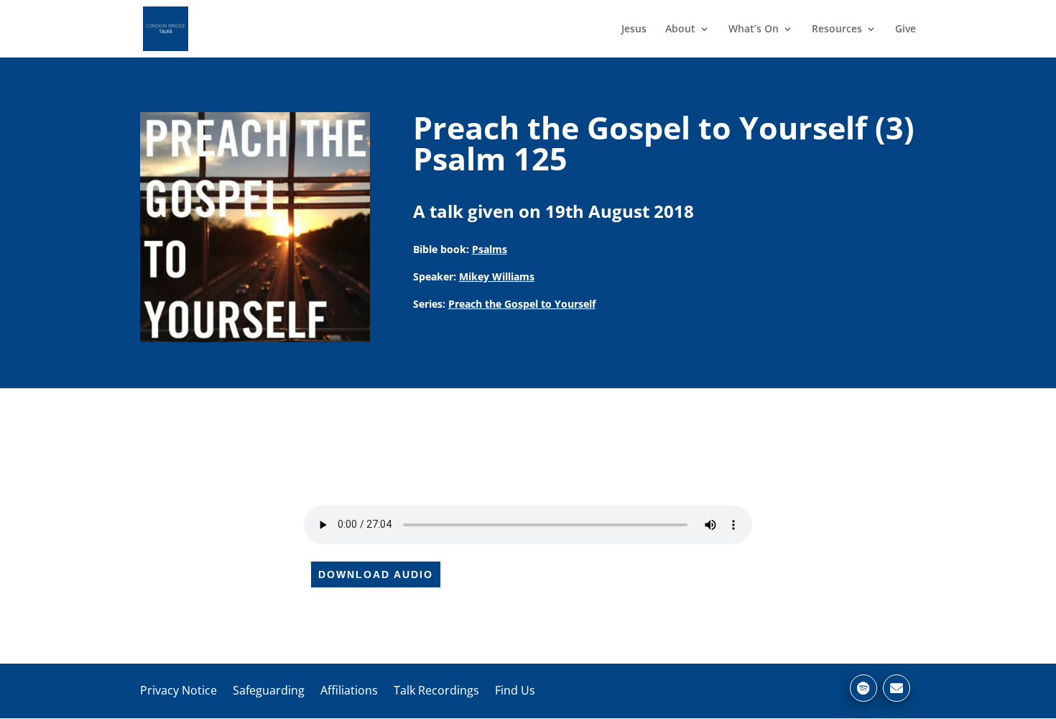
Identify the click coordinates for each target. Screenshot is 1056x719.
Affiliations (349, 690)
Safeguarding (269, 690)
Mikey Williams (496, 276)
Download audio (375, 574)
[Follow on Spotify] (863, 688)
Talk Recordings (436, 690)
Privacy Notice (178, 690)
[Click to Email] (896, 688)
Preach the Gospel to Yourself (522, 304)
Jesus (634, 29)
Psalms (489, 249)
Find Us (515, 690)
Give (905, 29)
